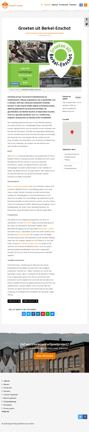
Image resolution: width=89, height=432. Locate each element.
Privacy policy (9, 408)
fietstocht (27, 222)
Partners (72, 4)
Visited (31, 423)
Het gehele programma (28, 243)
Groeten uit (13, 301)
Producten (63, 4)
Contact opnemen (11, 394)
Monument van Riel (46, 228)
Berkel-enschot (29, 301)
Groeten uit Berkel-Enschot (31, 90)
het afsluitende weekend (19, 186)
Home (12, 90)
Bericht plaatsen (10, 398)
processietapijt (24, 234)
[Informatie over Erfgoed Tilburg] (81, 4)
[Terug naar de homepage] (41, 4)
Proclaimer (8, 405)
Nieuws (55, 4)
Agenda (47, 4)
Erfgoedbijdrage (10, 401)
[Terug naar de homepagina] (12, 5)
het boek (15, 156)
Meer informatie (44, 356)
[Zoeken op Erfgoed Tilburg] (85, 4)
